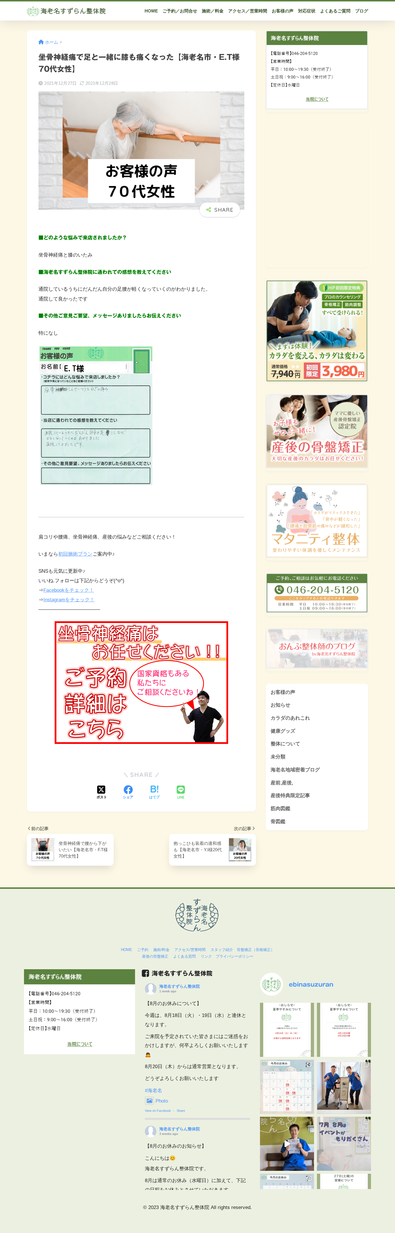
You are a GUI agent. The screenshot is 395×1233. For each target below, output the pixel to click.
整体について (285, 744)
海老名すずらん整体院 (179, 986)
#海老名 (153, 1090)
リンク (206, 956)
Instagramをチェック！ (69, 599)
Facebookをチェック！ (68, 590)
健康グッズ (283, 731)
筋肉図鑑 (280, 808)
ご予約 (142, 950)
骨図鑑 (278, 821)
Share (181, 1110)
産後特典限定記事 (290, 795)
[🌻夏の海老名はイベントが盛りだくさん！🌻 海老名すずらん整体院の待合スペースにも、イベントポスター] (344, 1144)
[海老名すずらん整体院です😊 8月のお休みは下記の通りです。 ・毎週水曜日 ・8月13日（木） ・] (287, 1087)
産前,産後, (282, 783)
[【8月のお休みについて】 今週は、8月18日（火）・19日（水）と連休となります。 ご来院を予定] (287, 1030)
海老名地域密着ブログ (295, 770)
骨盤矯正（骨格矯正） (255, 950)
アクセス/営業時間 (190, 950)
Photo (162, 1101)
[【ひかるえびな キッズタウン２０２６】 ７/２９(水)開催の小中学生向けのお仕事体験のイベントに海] (287, 1144)
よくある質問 (184, 956)
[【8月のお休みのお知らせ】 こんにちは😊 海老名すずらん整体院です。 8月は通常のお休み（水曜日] (344, 1030)
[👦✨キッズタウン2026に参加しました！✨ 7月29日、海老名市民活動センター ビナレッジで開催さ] (344, 1087)
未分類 (278, 757)
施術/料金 (161, 950)
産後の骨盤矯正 (155, 956)
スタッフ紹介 (222, 950)
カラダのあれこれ (290, 718)
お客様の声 (283, 692)
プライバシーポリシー (234, 956)
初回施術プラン (75, 554)
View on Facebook (158, 1110)
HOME (126, 950)
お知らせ (280, 705)
